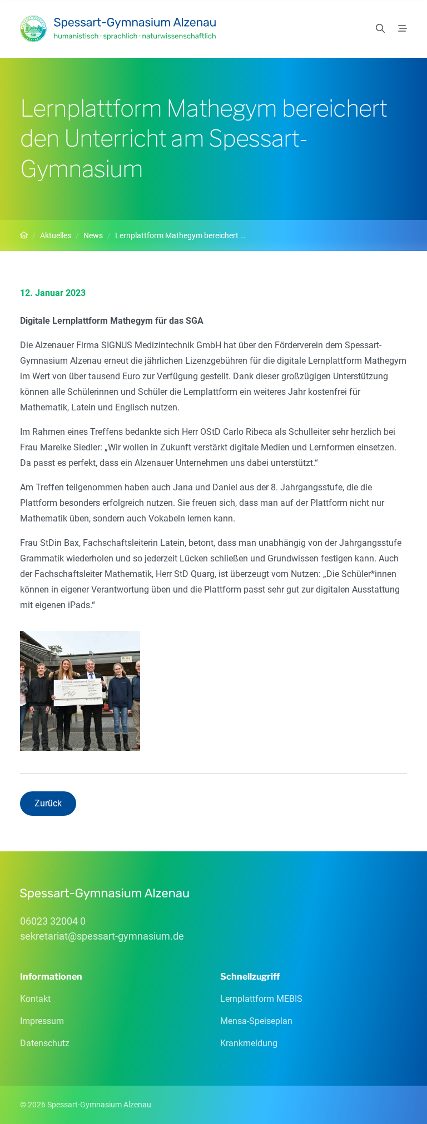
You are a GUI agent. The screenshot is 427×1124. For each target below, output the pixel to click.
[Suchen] (380, 29)
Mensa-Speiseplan (256, 1021)
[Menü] (402, 29)
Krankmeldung (248, 1043)
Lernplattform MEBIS (261, 998)
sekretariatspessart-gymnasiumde (102, 936)
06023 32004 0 (53, 921)
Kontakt (35, 998)
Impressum (42, 1021)
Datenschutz (44, 1043)
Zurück (48, 803)
